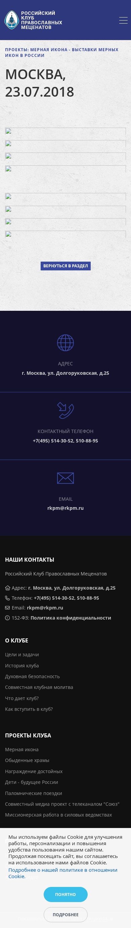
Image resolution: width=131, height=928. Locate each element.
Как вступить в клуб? (29, 709)
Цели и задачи (22, 654)
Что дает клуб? (22, 698)
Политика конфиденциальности (71, 618)
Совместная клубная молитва (39, 687)
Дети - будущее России (31, 782)
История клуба (22, 665)
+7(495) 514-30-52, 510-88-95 (66, 598)
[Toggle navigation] (123, 21)
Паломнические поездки (33, 793)
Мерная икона (22, 749)
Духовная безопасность (32, 676)
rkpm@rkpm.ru (45, 607)
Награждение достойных (33, 771)
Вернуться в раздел (65, 266)
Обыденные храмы (27, 760)
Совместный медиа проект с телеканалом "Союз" (62, 804)
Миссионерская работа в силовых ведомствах (58, 814)
